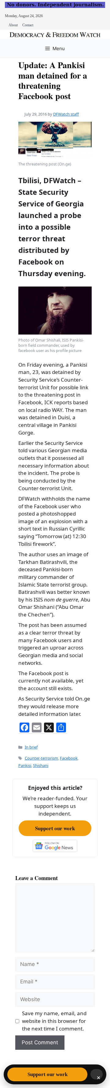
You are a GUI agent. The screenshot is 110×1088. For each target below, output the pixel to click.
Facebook (69, 758)
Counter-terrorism (41, 758)
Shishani (40, 765)
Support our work (55, 828)
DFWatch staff (66, 114)
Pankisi (24, 765)
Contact (27, 25)
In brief (31, 747)
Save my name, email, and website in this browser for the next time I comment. (54, 1021)
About (13, 25)
